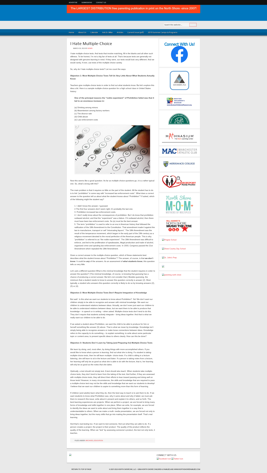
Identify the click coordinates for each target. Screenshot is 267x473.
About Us (82, 32)
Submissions (86, 2)
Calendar (94, 32)
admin (90, 48)
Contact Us (101, 2)
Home (71, 32)
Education (98, 440)
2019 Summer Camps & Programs (162, 32)
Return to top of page (81, 469)
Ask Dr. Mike (107, 32)
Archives (89, 440)
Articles (119, 32)
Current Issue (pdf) (136, 32)
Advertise (73, 2)
